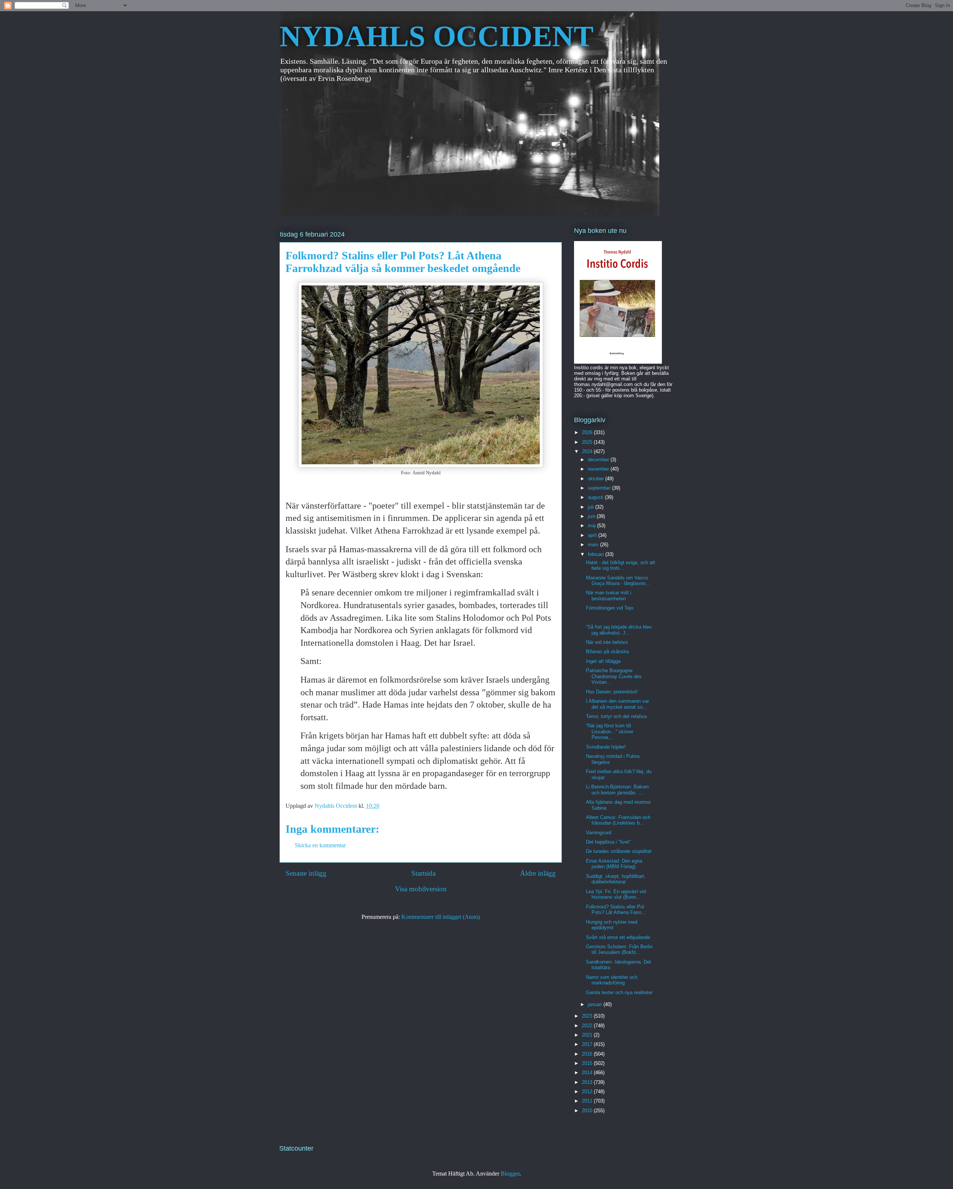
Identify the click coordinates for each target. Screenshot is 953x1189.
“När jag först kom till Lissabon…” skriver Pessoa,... (609, 731)
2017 (588, 1044)
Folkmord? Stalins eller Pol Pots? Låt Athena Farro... (616, 910)
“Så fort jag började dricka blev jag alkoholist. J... (619, 630)
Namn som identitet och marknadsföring (611, 980)
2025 (588, 442)
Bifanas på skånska (607, 651)
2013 (588, 1082)
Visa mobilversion (421, 889)
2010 (588, 1110)
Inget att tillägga (603, 661)
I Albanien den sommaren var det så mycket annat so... (617, 704)
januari (595, 1004)
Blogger (510, 1173)
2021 (588, 1035)
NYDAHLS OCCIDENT (436, 36)
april (593, 535)
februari (596, 554)
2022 (588, 1025)
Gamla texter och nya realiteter (619, 992)
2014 (588, 1072)
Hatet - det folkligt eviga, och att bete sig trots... (620, 565)
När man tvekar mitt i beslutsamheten (608, 595)
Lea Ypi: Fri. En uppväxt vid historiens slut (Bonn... (616, 894)
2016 (588, 1054)
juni (592, 516)
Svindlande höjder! (606, 747)
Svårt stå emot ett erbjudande (618, 937)
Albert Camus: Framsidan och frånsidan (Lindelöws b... (618, 820)
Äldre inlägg (538, 873)
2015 (588, 1063)
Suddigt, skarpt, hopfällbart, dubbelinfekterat (616, 879)
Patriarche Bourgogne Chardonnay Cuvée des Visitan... (614, 676)
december (599, 459)
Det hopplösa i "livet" (608, 842)
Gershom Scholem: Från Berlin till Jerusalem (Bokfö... (619, 949)
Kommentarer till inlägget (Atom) (440, 917)
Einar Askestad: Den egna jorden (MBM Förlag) (614, 864)
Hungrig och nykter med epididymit (611, 925)
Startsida (423, 873)
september (600, 488)
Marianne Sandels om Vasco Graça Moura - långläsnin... (618, 580)
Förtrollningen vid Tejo (609, 608)
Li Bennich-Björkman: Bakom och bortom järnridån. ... (617, 790)
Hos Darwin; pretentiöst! (612, 692)
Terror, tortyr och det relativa (616, 716)
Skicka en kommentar (320, 845)
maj (592, 525)
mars (594, 544)
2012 (588, 1091)
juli (591, 507)
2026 (588, 432)
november (599, 469)
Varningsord (598, 832)
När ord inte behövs (607, 642)
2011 (588, 1101)
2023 (588, 1016)
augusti (596, 497)
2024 (588, 451)
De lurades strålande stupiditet (618, 851)
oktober (596, 478)
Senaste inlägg (306, 873)
